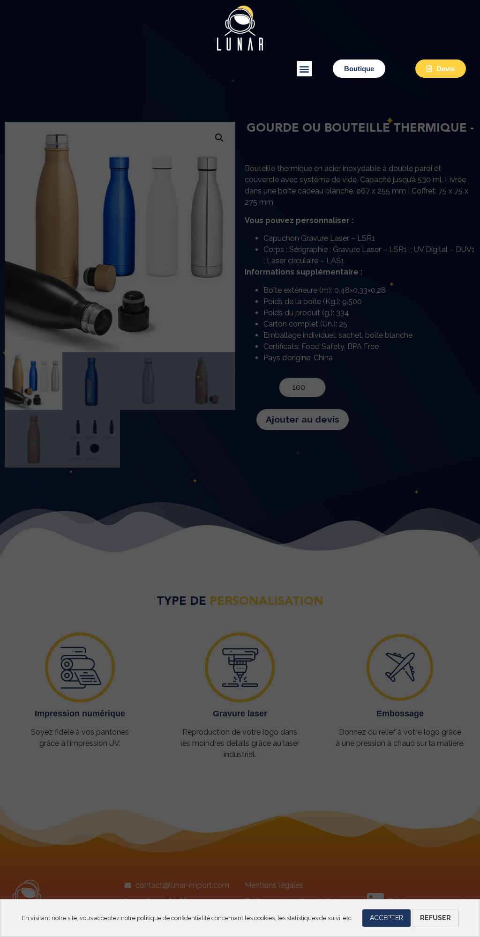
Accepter (386, 918)
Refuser (435, 918)
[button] (304, 68)
